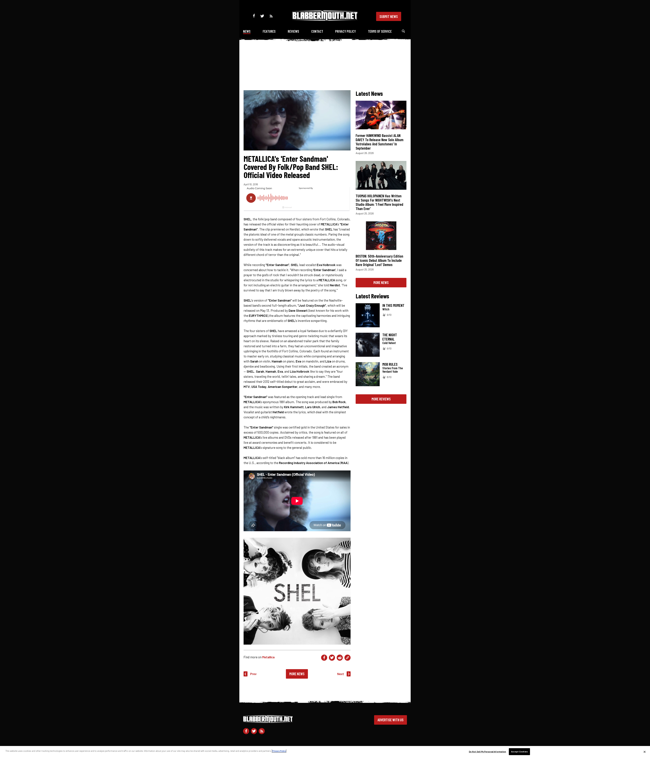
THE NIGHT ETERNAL (389, 336)
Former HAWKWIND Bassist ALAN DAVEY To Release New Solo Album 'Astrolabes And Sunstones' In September (379, 141)
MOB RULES (389, 364)
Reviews (293, 31)
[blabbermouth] (325, 19)
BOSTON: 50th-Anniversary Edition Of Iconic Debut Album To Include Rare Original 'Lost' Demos (379, 260)
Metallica (268, 657)
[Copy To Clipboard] (347, 658)
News (247, 31)
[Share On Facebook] (324, 658)
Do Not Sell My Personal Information (487, 751)
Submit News (389, 16)
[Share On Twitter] (332, 658)
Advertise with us (390, 720)
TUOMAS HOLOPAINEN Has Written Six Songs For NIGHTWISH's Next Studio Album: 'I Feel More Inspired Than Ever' (379, 202)
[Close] (644, 751)
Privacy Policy (345, 31)
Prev (253, 674)
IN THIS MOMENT (393, 305)
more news (381, 282)
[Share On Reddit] (340, 658)
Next (340, 674)
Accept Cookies (519, 751)
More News (297, 674)
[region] (325, 752)
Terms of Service (380, 31)
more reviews (381, 399)
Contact (317, 31)
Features (269, 31)
